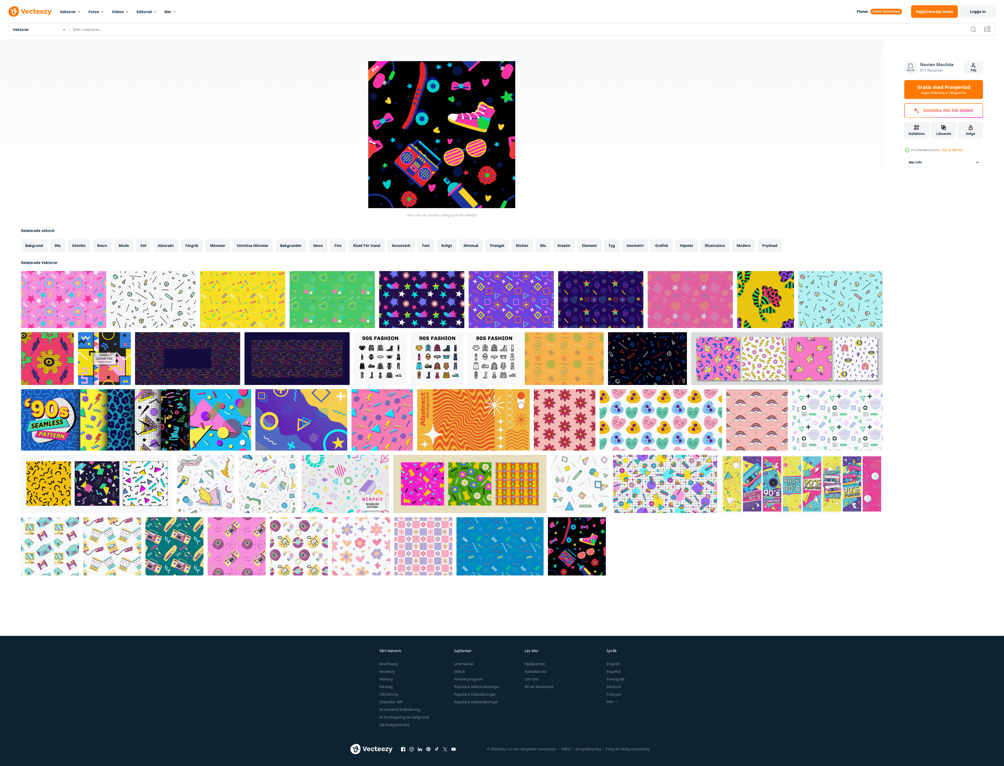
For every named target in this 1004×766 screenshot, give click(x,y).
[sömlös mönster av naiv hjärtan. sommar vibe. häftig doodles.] (661, 420)
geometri (635, 245)
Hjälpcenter (535, 663)
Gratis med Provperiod (943, 89)
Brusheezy (388, 663)
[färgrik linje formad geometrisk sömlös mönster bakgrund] (187, 358)
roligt (446, 245)
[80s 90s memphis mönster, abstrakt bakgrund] (665, 484)
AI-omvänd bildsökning (399, 709)
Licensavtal (464, 663)
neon (318, 245)
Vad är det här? (953, 150)
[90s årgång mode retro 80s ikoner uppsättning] (380, 358)
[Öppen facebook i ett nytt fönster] (403, 749)
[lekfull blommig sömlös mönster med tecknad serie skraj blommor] (765, 299)
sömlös (79, 245)
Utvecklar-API (391, 701)
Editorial (144, 11)
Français (614, 694)
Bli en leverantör (539, 686)
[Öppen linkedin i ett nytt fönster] (420, 749)
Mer (167, 11)
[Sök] (973, 29)
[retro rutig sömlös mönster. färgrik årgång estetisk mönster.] (423, 546)
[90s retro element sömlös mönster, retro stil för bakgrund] (50, 546)
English (613, 663)
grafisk (661, 245)
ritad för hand (366, 245)
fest (426, 245)
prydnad (769, 245)
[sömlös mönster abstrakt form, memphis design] (837, 420)
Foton (93, 11)
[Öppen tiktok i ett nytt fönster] (437, 749)
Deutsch (614, 686)
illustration (715, 245)
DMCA (459, 671)
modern (744, 245)
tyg (611, 245)
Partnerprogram (468, 679)
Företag (386, 686)
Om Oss (532, 679)
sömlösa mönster (253, 245)
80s (543, 245)
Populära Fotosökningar (475, 694)
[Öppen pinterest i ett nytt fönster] (428, 749)
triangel (497, 245)
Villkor (566, 749)
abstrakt (166, 245)
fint (337, 245)
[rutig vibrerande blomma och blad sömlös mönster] (47, 358)
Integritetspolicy (588, 749)
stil (143, 245)
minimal (471, 245)
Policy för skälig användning (628, 749)
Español (614, 671)
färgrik (191, 245)
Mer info (915, 162)
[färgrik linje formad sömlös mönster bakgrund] (297, 358)
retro (102, 245)
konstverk (401, 245)
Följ (973, 70)
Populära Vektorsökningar (477, 686)
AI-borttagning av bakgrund (404, 717)
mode (124, 245)
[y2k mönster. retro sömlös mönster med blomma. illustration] (564, 420)
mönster (217, 245)
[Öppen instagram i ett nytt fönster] (411, 749)
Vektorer (68, 11)
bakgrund (34, 245)
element (589, 245)
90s (58, 245)
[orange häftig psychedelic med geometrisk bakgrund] (473, 420)
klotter (522, 245)
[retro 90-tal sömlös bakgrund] (577, 546)
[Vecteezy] (29, 11)
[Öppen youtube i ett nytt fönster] (453, 749)
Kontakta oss (536, 671)
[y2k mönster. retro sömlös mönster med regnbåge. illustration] (757, 420)
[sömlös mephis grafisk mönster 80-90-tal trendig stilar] (840, 299)
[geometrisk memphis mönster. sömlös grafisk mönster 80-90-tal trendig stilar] (153, 299)
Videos (118, 11)
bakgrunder (291, 245)
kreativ (564, 245)
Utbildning (388, 694)
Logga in (978, 11)
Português (616, 679)
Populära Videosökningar (476, 701)
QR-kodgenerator (394, 724)
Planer (862, 11)
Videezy (386, 679)
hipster (686, 245)
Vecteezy (387, 671)
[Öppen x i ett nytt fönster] (445, 749)
